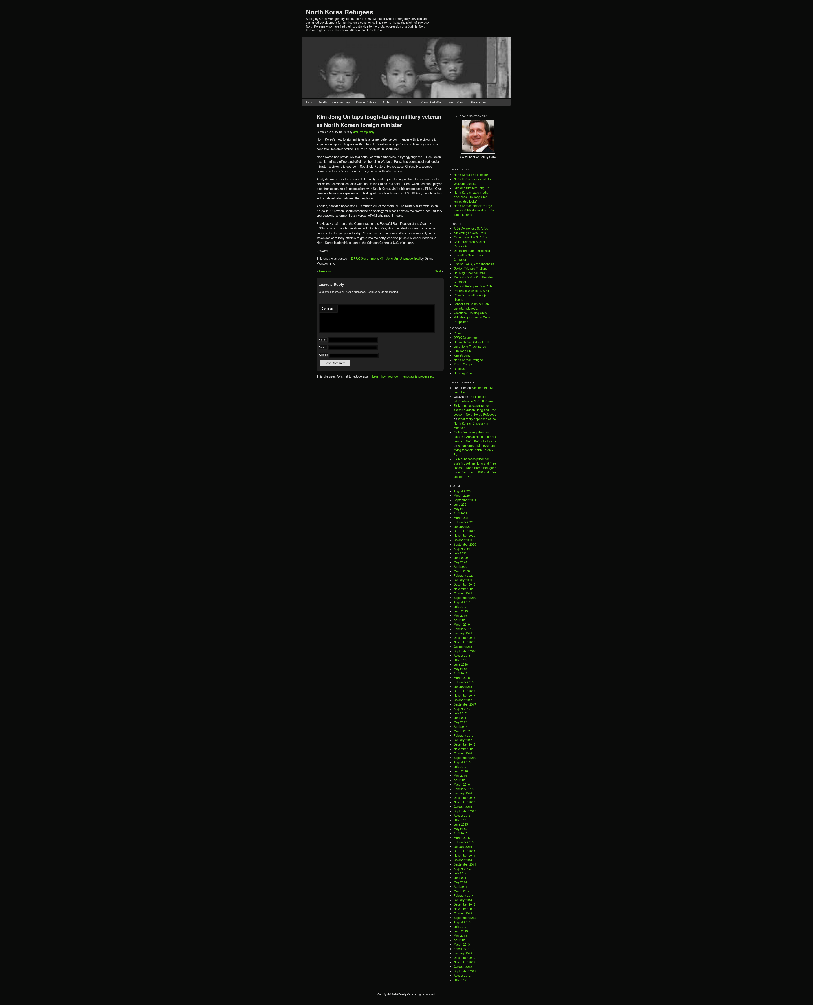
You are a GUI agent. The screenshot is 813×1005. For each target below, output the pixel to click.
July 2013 (460, 926)
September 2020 (465, 544)
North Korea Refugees (339, 11)
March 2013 (462, 944)
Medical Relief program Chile (473, 286)
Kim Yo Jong (462, 355)
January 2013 (463, 953)
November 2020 (464, 535)
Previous (325, 271)
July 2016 (460, 766)
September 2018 (465, 651)
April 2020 (460, 566)
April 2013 (460, 940)
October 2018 (463, 646)
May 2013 (460, 935)
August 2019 (462, 602)
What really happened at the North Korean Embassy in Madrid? (475, 423)
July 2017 (460, 713)
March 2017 (462, 731)
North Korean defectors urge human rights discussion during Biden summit (474, 210)
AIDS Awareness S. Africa (471, 228)
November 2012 (464, 962)
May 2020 (460, 562)
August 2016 (462, 762)
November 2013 (464, 909)
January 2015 (463, 846)
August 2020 (462, 549)
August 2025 (462, 491)
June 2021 (461, 504)
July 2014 (460, 873)
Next (437, 271)
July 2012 (460, 980)
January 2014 (463, 900)
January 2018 (463, 686)
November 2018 (464, 642)
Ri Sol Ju (460, 369)
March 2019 (462, 624)
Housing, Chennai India (469, 273)
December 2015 (464, 797)
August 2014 (462, 869)
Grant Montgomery (363, 132)
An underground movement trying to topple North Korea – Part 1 (474, 449)
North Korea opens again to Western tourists (472, 181)
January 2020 (463, 580)
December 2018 (464, 638)
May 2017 (460, 722)
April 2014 (460, 886)
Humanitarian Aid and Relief (472, 342)
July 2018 (460, 660)
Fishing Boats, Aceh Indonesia (474, 264)
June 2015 (461, 824)
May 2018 (460, 669)
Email (323, 347)
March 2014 (462, 891)
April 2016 (460, 780)
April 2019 (460, 620)
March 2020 (462, 571)
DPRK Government (364, 258)
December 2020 (464, 531)
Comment (328, 308)
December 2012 (464, 957)
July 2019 (460, 606)
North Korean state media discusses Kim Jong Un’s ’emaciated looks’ (471, 196)
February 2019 (464, 629)
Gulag (387, 102)
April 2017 (460, 726)
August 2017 (462, 709)
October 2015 (463, 806)
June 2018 (461, 664)
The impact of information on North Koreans (473, 398)
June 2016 (461, 771)
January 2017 (463, 740)
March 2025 (462, 495)
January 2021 (463, 526)
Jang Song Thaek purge (470, 346)
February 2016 (464, 789)
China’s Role (478, 102)
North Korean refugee (468, 360)
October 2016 (463, 753)
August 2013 (462, 922)
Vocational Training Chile (470, 313)
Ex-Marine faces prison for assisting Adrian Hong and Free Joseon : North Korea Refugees (475, 409)
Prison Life (404, 102)
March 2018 (462, 678)
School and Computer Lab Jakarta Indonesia (471, 306)
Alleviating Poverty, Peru (470, 233)
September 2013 (465, 917)
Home (309, 102)
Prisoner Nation (366, 102)
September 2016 (465, 757)
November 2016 (464, 749)
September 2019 (465, 598)
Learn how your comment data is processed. (403, 376)
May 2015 (460, 829)
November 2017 (464, 695)
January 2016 (463, 793)
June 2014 (461, 877)
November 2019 (464, 589)
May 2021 (460, 509)
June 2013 (461, 931)
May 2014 (460, 882)
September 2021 (465, 500)
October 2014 (463, 860)
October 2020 (463, 540)
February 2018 (464, 682)
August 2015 (462, 815)
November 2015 (464, 802)
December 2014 (464, 851)
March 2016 (462, 784)
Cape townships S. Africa (470, 237)
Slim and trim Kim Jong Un (471, 188)
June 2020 (461, 558)
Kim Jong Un (389, 258)
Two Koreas (455, 102)
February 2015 (464, 842)
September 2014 (465, 864)
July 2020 (460, 553)
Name (323, 339)
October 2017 (463, 700)
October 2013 (463, 913)
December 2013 (464, 904)
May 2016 (460, 775)
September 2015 (465, 811)
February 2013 (464, 949)
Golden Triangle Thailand (471, 268)
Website (323, 354)
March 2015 (462, 837)
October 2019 (463, 593)
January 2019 (463, 633)
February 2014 (464, 895)
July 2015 (460, 820)
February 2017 (464, 735)
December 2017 (464, 691)
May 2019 (460, 615)
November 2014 (464, 855)
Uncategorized (410, 258)
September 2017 (465, 704)
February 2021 (464, 522)
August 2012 (462, 975)
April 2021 (460, 513)
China (458, 333)
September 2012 (465, 971)
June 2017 (461, 717)
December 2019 (464, 584)
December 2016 (464, 744)
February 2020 (464, 575)
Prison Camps (463, 364)
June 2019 (461, 611)
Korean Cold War (429, 102)
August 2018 (462, 655)
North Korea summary (334, 102)
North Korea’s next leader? (472, 174)
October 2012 (463, 966)
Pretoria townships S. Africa (472, 290)
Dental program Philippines (472, 250)
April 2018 (460, 673)
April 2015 (460, 833)
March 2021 (462, 518)
